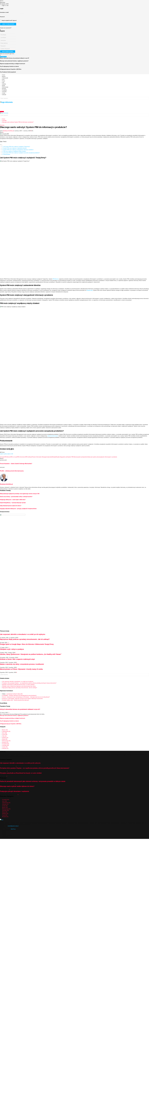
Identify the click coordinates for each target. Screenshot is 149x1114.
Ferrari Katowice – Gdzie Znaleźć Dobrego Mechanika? (16, 463)
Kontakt (4, 832)
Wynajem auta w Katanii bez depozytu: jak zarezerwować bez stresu (19, 686)
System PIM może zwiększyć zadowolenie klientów (15, 148)
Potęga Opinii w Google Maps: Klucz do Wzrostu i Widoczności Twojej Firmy (27, 644)
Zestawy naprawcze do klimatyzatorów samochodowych (22, 695)
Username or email (4, 12)
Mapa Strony (5, 836)
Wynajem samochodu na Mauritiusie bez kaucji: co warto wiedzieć (18, 684)
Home (3, 75)
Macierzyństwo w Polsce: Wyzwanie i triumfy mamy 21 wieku (21, 669)
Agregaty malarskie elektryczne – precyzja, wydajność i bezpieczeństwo (18, 508)
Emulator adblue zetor (7, 700)
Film (3, 82)
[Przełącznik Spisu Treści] (1, 145)
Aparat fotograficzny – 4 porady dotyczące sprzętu (13, 502)
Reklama (4, 833)
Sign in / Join (5, 5)
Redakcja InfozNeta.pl (8, 130)
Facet (3, 81)
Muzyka (4, 88)
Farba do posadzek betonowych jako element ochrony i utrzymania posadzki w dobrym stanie (32, 781)
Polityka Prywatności (7, 835)
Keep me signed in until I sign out (9, 20)
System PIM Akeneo (72, 457)
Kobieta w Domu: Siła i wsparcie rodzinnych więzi (17, 659)
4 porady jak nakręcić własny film (15, 693)
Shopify (54, 457)
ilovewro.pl (4, 698)
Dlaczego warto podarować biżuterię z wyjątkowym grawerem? (14, 60)
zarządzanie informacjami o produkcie (107, 457)
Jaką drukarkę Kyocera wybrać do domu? (10, 505)
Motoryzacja (5, 87)
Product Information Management (40, 457)
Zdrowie (4, 94)
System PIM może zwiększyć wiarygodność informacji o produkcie (18, 149)
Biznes (3, 76)
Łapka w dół (10, 453)
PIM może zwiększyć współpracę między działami (14, 151)
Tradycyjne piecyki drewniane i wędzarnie (14, 791)
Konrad (4, 697)
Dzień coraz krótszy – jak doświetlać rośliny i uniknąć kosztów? (16, 496)
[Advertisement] (28, 106)
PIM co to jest (14, 457)
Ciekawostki (5, 78)
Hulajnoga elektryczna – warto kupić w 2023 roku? (12, 499)
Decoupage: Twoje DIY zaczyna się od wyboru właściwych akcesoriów (25, 698)
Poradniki (4, 90)
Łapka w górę (3, 453)
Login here (11, 53)
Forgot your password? (5, 27)
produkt (50, 457)
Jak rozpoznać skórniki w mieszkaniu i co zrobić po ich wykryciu (22, 634)
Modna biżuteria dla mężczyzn (21, 700)
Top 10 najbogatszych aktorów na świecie (9, 66)
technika (87, 457)
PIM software (29, 457)
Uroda (3, 93)
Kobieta (4, 84)
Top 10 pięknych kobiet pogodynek (8, 72)
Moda (3, 85)
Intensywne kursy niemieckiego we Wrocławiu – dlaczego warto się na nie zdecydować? (28, 697)
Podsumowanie (6, 154)
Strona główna (5, 830)
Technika (4, 91)
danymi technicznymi (53, 435)
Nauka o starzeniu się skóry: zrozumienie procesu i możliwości (22, 664)
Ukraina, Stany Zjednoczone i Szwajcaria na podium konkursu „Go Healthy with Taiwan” (30, 654)
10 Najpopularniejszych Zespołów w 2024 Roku (10, 69)
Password (2, 16)
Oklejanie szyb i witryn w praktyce (12, 649)
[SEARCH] (147, 98)
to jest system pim (94, 457)
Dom (3, 79)
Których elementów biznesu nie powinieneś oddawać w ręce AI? (14, 58)
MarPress (13, 829)
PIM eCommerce (21, 457)
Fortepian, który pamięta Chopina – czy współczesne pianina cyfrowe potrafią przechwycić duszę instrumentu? (29, 683)
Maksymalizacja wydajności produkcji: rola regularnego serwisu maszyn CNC (20, 493)
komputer (2, 457)
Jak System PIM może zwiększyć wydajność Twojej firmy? (16, 146)
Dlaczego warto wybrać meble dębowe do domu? (17, 786)
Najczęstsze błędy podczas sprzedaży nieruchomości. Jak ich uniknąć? (25, 639)
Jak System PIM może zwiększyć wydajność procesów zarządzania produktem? (21, 152)
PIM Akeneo (56, 279)
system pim (65, 457)
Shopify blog (90, 290)
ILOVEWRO (5, 695)
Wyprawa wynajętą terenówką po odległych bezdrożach (12, 63)
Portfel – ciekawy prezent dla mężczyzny (12, 471)
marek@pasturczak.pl (13, 826)
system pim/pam (81, 457)
